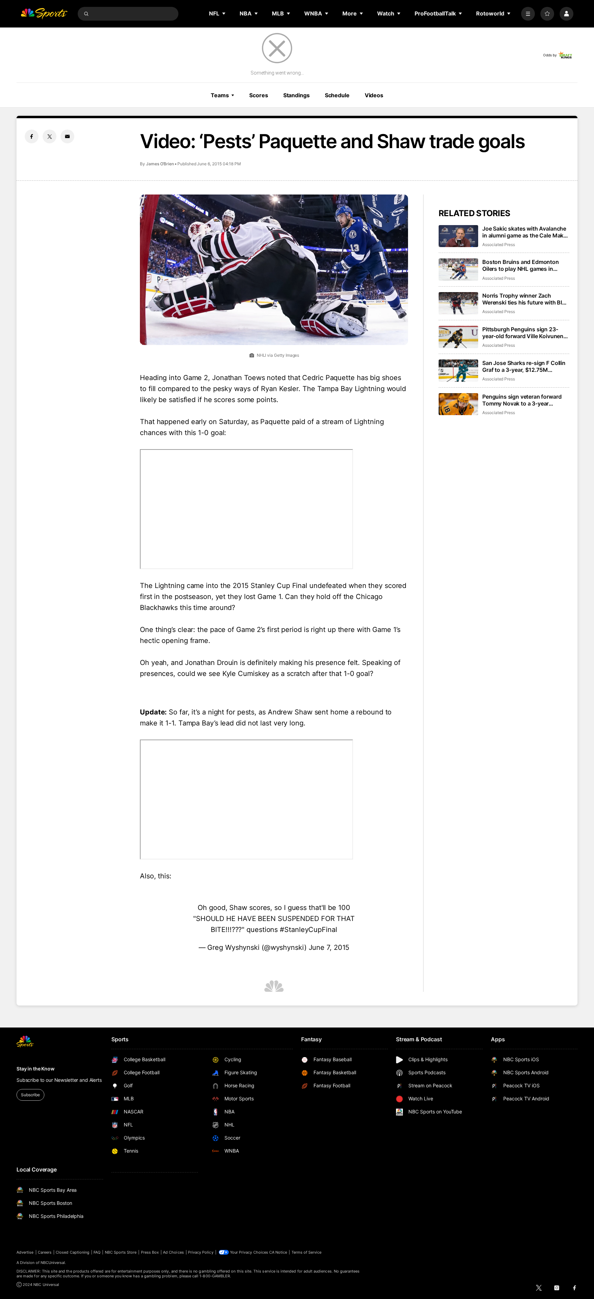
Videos (374, 95)
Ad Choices (173, 1252)
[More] (528, 14)
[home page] (44, 13)
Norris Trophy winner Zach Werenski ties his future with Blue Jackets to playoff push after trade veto (525, 299)
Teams (220, 95)
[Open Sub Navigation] (224, 13)
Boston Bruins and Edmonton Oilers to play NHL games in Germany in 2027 (520, 265)
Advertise (25, 1252)
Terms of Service (307, 1252)
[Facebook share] (31, 136)
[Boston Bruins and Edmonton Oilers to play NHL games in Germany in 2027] (458, 269)
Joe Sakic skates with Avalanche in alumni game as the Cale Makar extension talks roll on (525, 232)
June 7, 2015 (329, 947)
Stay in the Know (35, 1069)
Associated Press (498, 244)
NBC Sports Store (121, 1252)
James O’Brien (160, 163)
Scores (258, 95)
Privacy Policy (200, 1252)
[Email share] (67, 136)
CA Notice (278, 1252)
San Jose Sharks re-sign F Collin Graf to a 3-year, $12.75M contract (523, 366)
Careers (45, 1252)
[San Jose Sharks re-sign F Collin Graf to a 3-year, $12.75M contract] (458, 370)
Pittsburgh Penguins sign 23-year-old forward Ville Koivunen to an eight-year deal (522, 333)
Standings (296, 95)
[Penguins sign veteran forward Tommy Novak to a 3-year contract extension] (458, 404)
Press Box (150, 1252)
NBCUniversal (53, 1262)
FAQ (97, 1252)
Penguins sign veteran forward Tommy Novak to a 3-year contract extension (521, 400)
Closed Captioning (72, 1252)
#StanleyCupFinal (308, 929)
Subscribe (30, 1094)
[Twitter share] (49, 136)
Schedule (337, 95)
